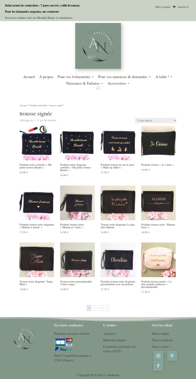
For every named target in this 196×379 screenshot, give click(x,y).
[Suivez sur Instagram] (158, 356)
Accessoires (117, 84)
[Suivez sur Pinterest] (172, 356)
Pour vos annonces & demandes (122, 77)
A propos (46, 77)
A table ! (162, 77)
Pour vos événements (74, 77)
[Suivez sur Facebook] (158, 366)
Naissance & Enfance (83, 84)
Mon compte (163, 7)
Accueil (29, 77)
